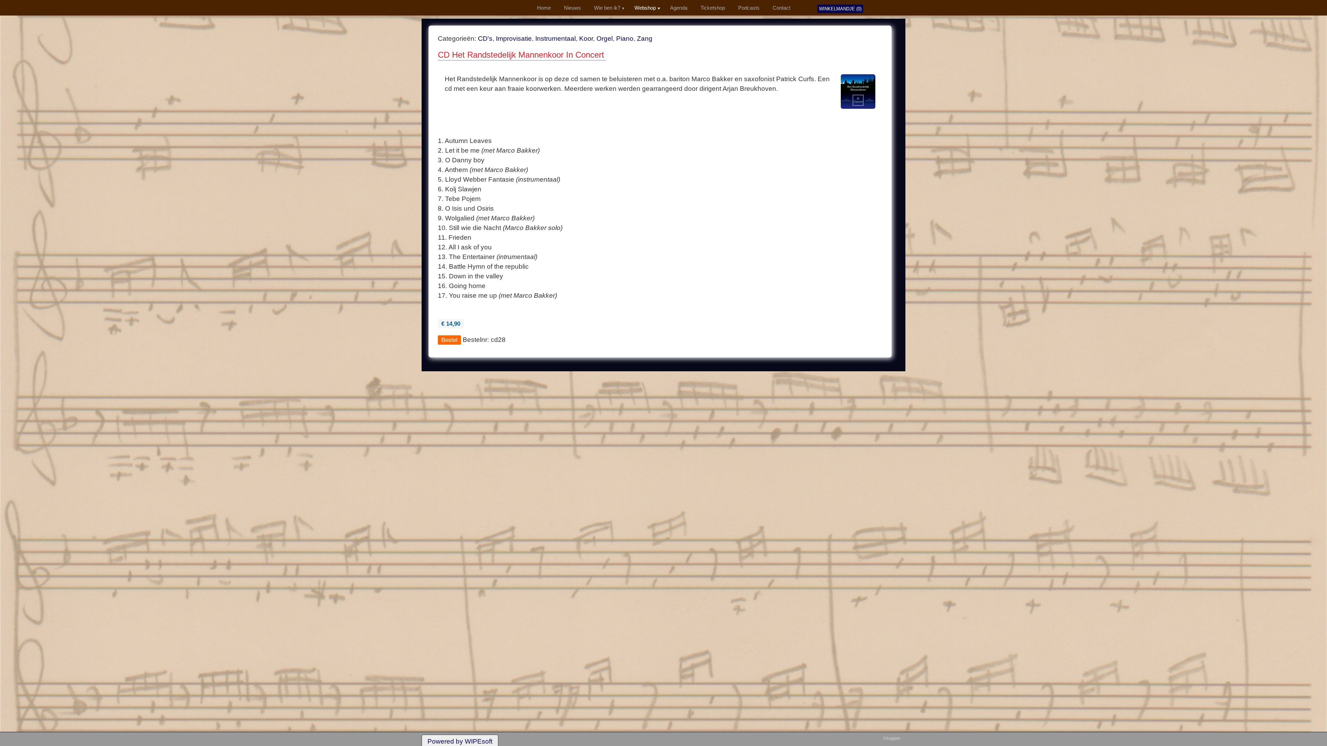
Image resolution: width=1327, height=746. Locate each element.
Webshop (645, 8)
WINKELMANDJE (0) (840, 8)
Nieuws (572, 8)
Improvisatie (514, 38)
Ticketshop (712, 8)
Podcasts (749, 8)
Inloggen (891, 738)
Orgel (604, 38)
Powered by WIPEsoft (459, 741)
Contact (781, 8)
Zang (644, 38)
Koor (586, 38)
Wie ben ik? (607, 8)
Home (544, 8)
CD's (485, 38)
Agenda (678, 8)
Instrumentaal (555, 38)
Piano (624, 38)
